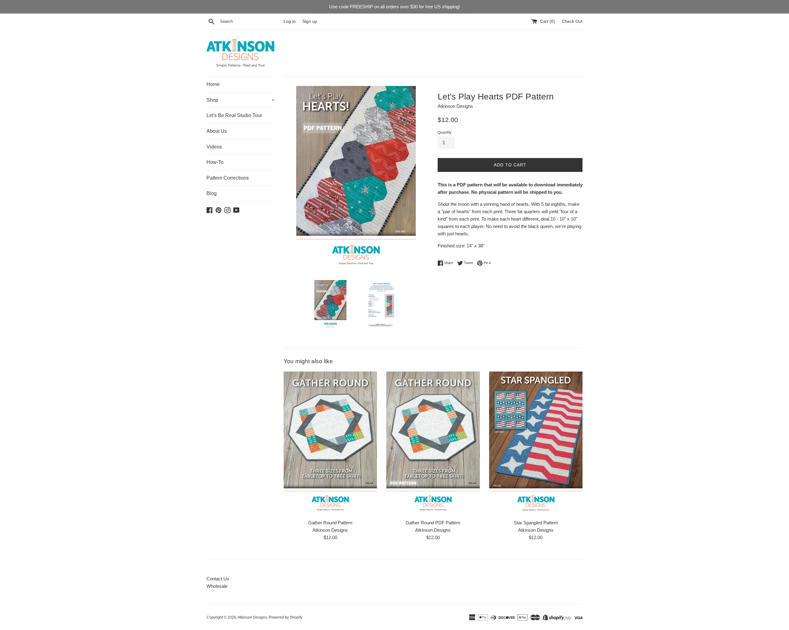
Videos (214, 146)
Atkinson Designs (252, 617)
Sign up (309, 21)
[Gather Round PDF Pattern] (433, 444)
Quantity (445, 132)
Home (213, 84)
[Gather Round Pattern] (330, 444)
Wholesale (216, 586)
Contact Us (217, 578)
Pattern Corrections (227, 178)
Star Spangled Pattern (536, 522)
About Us (216, 131)
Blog (211, 193)
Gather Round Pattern (330, 522)
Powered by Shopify (285, 617)
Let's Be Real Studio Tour (234, 115)
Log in (290, 21)
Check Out (572, 21)
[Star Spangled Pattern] (536, 444)
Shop (240, 100)
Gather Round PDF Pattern (433, 522)
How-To (214, 162)
